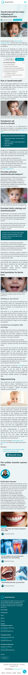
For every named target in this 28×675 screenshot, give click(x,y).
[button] (25, 2)
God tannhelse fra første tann (10, 71)
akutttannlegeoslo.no (18, 669)
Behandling (3, 526)
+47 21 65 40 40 (4, 648)
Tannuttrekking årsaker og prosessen (12, 582)
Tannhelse (3, 553)
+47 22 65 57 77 (4, 629)
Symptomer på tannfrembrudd (11, 66)
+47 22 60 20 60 (4, 639)
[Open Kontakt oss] (24, 671)
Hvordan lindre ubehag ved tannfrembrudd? (14, 70)
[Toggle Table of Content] (22, 63)
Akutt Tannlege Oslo (8, 168)
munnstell (19, 365)
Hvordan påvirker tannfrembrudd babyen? (13, 68)
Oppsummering (7, 76)
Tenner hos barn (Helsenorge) (11, 451)
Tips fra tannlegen (17, 19)
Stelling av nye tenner (11, 73)
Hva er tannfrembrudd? (9, 64)
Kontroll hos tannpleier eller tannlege (14, 75)
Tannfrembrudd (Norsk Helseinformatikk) (13, 449)
